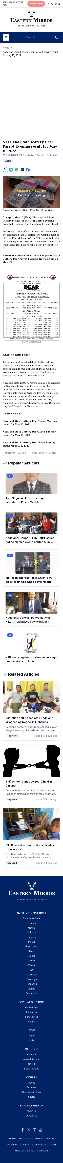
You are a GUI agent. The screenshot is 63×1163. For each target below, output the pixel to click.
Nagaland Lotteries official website (26, 386)
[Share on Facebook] (28, 170)
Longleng (31, 937)
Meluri (31, 941)
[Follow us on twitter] (52, 4)
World (32, 1035)
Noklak (31, 960)
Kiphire (31, 927)
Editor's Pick (31, 1017)
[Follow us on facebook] (48, 4)
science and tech (44, 1144)
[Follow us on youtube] (59, 4)
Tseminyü (31, 979)
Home (6, 47)
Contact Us (31, 1115)
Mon (31, 951)
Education (31, 1012)
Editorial (31, 1054)
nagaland (26, 1138)
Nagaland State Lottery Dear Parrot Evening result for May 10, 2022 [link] (30, 54)
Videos (31, 1082)
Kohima (32, 932)
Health (31, 1021)
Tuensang (31, 984)
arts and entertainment (31, 1150)
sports (25, 1144)
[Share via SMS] (22, 170)
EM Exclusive (31, 1007)
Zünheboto (31, 993)
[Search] (57, 37)
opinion (12, 1144)
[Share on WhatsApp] (16, 169)
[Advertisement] (31, 101)
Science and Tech (31, 1092)
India (31, 1040)
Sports (31, 1096)
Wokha (31, 988)
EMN (55, 154)
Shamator (31, 974)
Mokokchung (31, 946)
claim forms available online (27, 368)
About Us (31, 1111)
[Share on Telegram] (11, 170)
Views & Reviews (31, 1059)
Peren (31, 965)
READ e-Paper (36, 4)
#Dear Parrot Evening (15, 453)
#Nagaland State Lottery (44, 453)
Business (31, 1087)
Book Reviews (31, 1068)
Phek (31, 970)
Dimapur (31, 923)
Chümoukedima (31, 918)
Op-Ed (31, 1064)
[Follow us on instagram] (56, 4)
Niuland (31, 956)
